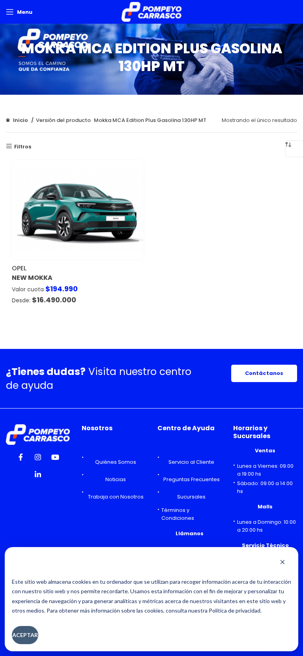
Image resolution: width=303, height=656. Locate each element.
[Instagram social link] (38, 459)
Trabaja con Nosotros (116, 496)
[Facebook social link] (20, 459)
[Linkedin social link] (38, 476)
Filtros (22, 146)
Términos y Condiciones (177, 514)
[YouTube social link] (55, 459)
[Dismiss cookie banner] (282, 563)
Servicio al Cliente (191, 462)
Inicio (20, 120)
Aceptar (25, 635)
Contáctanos (264, 373)
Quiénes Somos (115, 462)
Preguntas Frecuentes (191, 479)
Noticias (115, 479)
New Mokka (32, 277)
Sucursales (191, 496)
